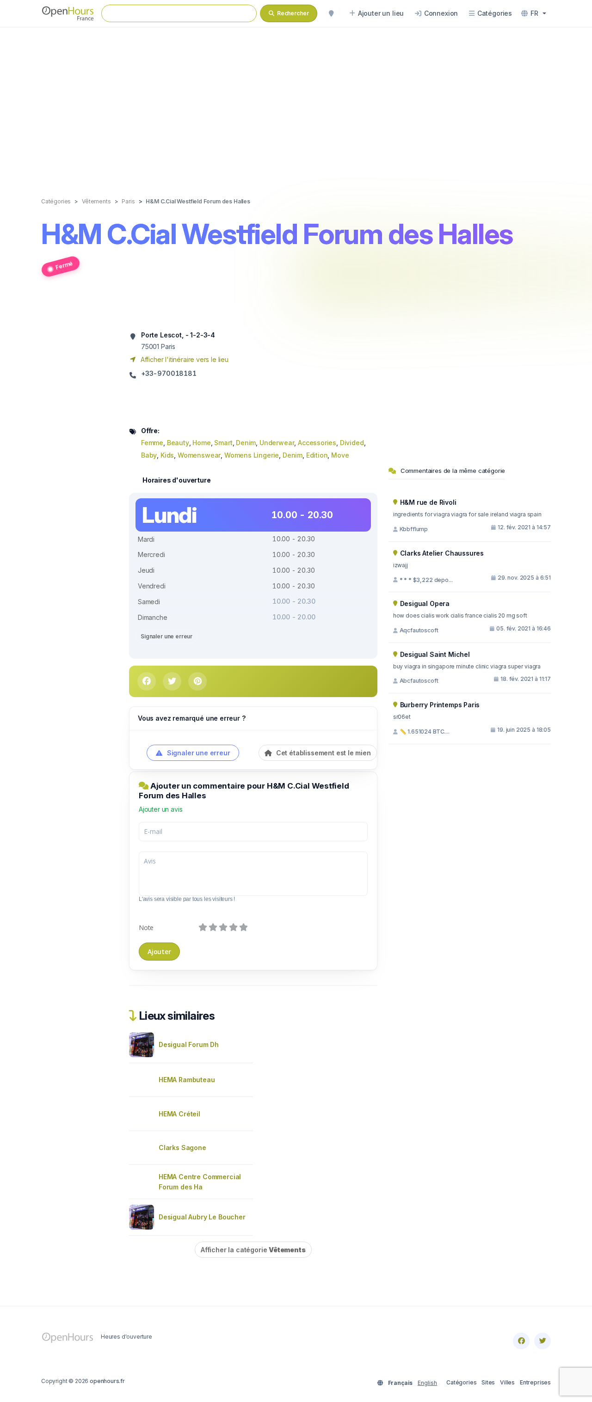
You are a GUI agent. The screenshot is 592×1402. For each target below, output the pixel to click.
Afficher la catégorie (253, 1250)
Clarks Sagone (182, 1147)
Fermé (64, 264)
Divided (352, 443)
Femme (152, 443)
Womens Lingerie (251, 455)
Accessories (317, 443)
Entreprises (535, 1382)
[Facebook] (521, 1341)
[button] (534, 13)
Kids (167, 455)
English (427, 1382)
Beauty (178, 443)
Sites (488, 1382)
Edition (317, 455)
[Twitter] (542, 1341)
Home (201, 443)
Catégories (461, 1382)
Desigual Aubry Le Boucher (202, 1217)
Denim (246, 443)
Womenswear (199, 455)
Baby (149, 455)
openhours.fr (107, 1381)
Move (340, 455)
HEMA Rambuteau (187, 1080)
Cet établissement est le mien (322, 753)
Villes (507, 1382)
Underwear (276, 443)
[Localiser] (331, 13)
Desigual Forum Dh (189, 1044)
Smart (223, 443)
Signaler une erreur (166, 636)
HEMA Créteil (179, 1114)
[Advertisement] (296, 102)
